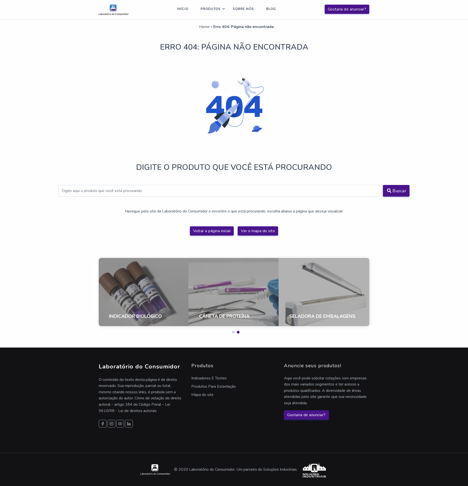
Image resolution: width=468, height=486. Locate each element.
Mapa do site (202, 394)
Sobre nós (243, 9)
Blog (271, 9)
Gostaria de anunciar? (347, 9)
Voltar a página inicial (212, 231)
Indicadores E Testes (209, 378)
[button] (231, 331)
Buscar (399, 191)
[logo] (113, 9)
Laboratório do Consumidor (140, 366)
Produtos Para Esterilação (213, 386)
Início (182, 9)
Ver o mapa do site (258, 231)
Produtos (211, 9)
